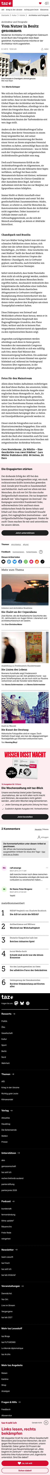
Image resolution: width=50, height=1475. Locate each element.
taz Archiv (5, 1354)
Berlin (4, 1051)
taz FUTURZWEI (8, 1342)
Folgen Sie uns (7, 1003)
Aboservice (6, 1415)
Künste (22, 15)
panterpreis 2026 (9, 1190)
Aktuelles (5, 1118)
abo (3, 1160)
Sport (4, 1045)
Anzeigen (5, 1391)
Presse (4, 1142)
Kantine (4, 1379)
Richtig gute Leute (9, 1093)
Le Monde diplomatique (12, 1348)
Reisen (4, 1373)
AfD (3, 1081)
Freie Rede (6, 1233)
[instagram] (28, 1004)
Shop (3, 1385)
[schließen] (46, 1422)
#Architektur (16, 544)
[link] (3, 10)
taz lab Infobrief (8, 1275)
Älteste (46, 829)
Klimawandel (7, 1099)
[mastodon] (16, 1004)
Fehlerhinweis (31, 552)
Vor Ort (4, 1299)
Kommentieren (18, 552)
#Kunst (26, 544)
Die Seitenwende (9, 1130)
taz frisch (5, 1263)
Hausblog (5, 1124)
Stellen (4, 1136)
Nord (3, 1057)
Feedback (5, 1409)
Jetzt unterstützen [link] (25, 533)
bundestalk (6, 1209)
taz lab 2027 (6, 1317)
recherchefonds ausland (12, 1178)
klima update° (7, 1221)
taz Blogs (5, 1336)
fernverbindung (8, 1215)
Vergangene (6, 1311)
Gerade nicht (37, 1423)
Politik (4, 1021)
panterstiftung (7, 1184)
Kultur (14, 15)
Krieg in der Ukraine (10, 1087)
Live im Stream (8, 1305)
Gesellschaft (7, 1033)
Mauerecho (6, 1226)
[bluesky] (22, 1004)
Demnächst (6, 1293)
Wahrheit (5, 1063)
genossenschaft (8, 1166)
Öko (3, 1027)
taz (7, 997)
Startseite (5, 15)
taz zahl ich (6, 1172)
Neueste (38, 829)
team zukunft (7, 1257)
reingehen (6, 1239)
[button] (47, 3)
